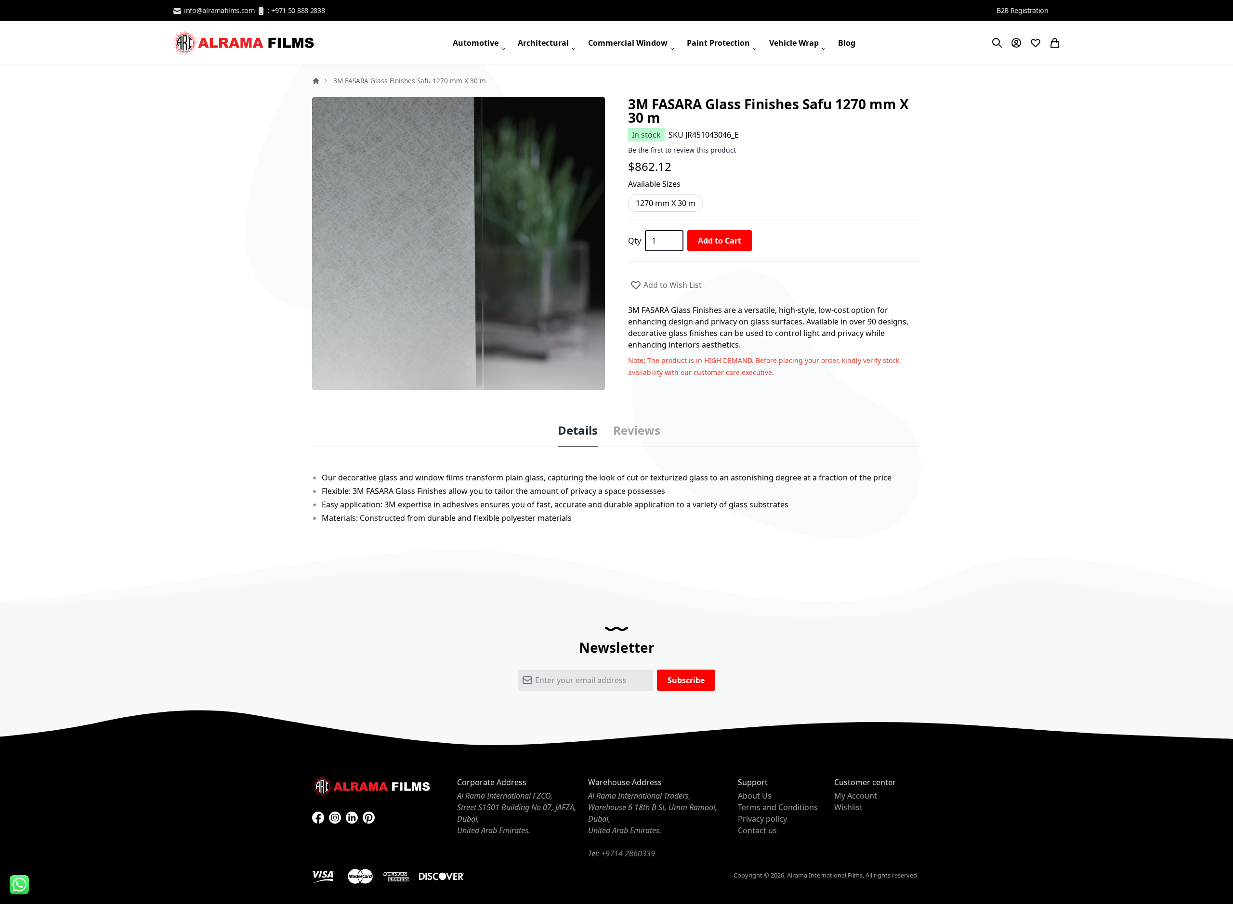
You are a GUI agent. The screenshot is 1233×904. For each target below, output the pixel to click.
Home (316, 81)
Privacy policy (762, 819)
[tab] (578, 431)
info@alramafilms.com (218, 10)
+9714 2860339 (628, 853)
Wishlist (848, 807)
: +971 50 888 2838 (295, 10)
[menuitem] (479, 43)
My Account (855, 795)
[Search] (997, 43)
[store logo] (244, 43)
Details (578, 430)
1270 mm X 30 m (665, 203)
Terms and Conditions (778, 807)
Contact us (757, 830)
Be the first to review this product (682, 150)
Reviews (636, 430)
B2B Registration (1023, 10)
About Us (755, 795)
